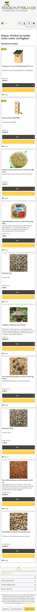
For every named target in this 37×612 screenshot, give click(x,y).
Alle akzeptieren (17, 609)
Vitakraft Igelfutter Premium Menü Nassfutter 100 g (18, 222)
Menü (7, 23)
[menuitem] (5, 23)
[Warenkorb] (34, 23)
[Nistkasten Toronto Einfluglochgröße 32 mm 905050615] (18, 56)
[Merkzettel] (29, 23)
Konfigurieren (29, 609)
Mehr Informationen (27, 603)
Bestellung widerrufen (31, 27)
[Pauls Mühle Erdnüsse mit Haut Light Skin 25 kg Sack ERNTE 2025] (18, 470)
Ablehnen (6, 609)
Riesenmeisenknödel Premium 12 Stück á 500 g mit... (18, 171)
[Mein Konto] (24, 23)
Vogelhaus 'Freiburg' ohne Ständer (14, 325)
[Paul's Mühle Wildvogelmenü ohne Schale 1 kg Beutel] (18, 366)
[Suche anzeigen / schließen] (20, 23)
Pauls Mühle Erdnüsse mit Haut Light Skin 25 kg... (17, 481)
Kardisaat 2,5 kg (7, 428)
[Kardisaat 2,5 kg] (18, 418)
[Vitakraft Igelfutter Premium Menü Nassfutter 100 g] (18, 211)
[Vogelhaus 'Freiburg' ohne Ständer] (18, 314)
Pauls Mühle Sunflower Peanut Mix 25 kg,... (16, 532)
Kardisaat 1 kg (6, 273)
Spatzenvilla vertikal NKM (10, 118)
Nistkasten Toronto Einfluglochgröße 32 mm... (18, 66)
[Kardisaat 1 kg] (18, 263)
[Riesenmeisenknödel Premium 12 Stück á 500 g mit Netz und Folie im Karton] (18, 159)
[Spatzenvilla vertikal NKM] (18, 107)
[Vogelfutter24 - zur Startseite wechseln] (18, 8)
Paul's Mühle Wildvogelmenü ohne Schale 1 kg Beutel (17, 378)
